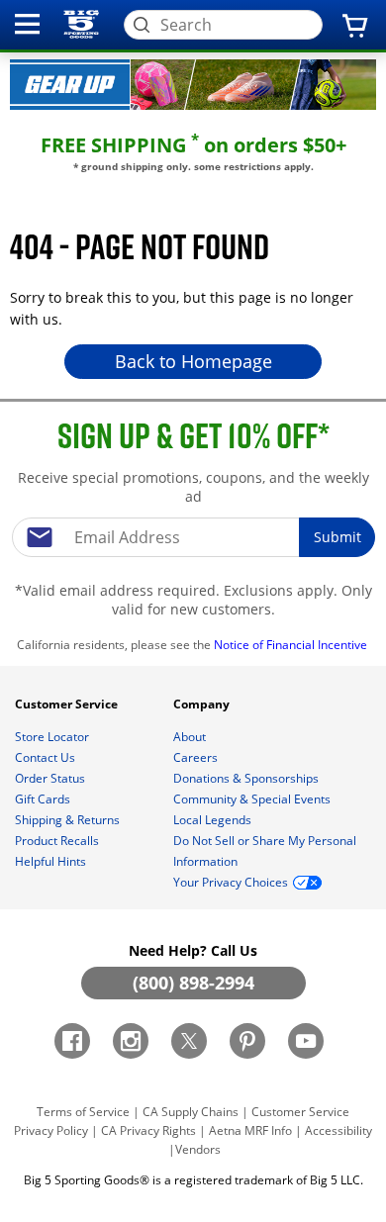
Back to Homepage (193, 361)
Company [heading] (203, 704)
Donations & (246, 778)
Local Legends (213, 819)
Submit (337, 536)
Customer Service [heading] (68, 704)
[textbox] (193, 537)
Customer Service (300, 1111)
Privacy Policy (51, 1130)
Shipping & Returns (69, 819)
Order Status (51, 778)
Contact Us (46, 757)
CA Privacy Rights (148, 1130)
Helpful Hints (52, 861)
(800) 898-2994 (193, 982)
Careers (197, 757)
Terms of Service (83, 1111)
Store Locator (53, 736)
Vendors (198, 1149)
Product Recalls (58, 840)
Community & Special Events (253, 799)
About (191, 736)
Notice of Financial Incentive (292, 644)
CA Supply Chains (191, 1111)
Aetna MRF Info (250, 1130)
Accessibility (338, 1130)
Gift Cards (44, 799)
